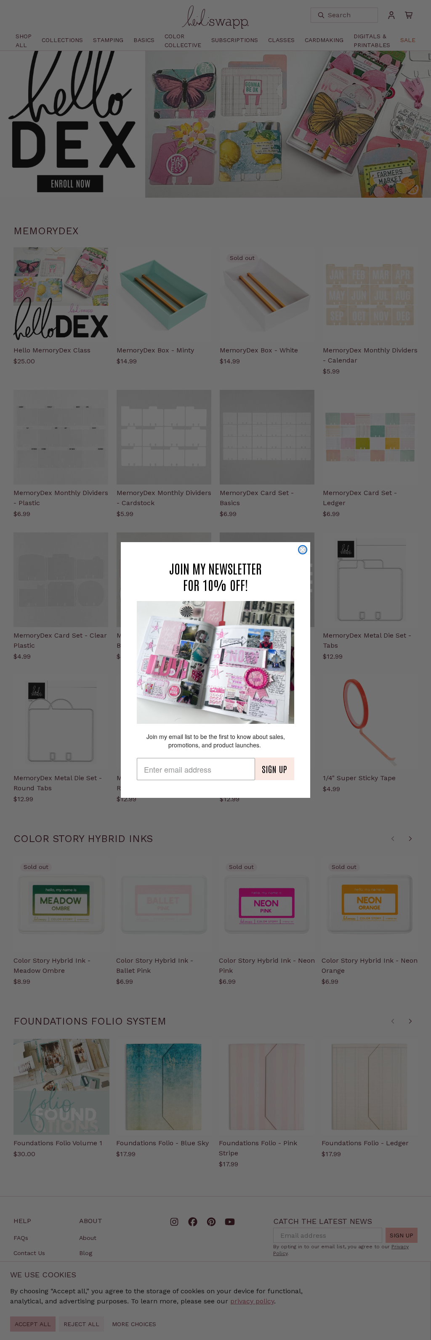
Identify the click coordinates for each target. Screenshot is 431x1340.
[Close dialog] (302, 550)
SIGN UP (274, 768)
